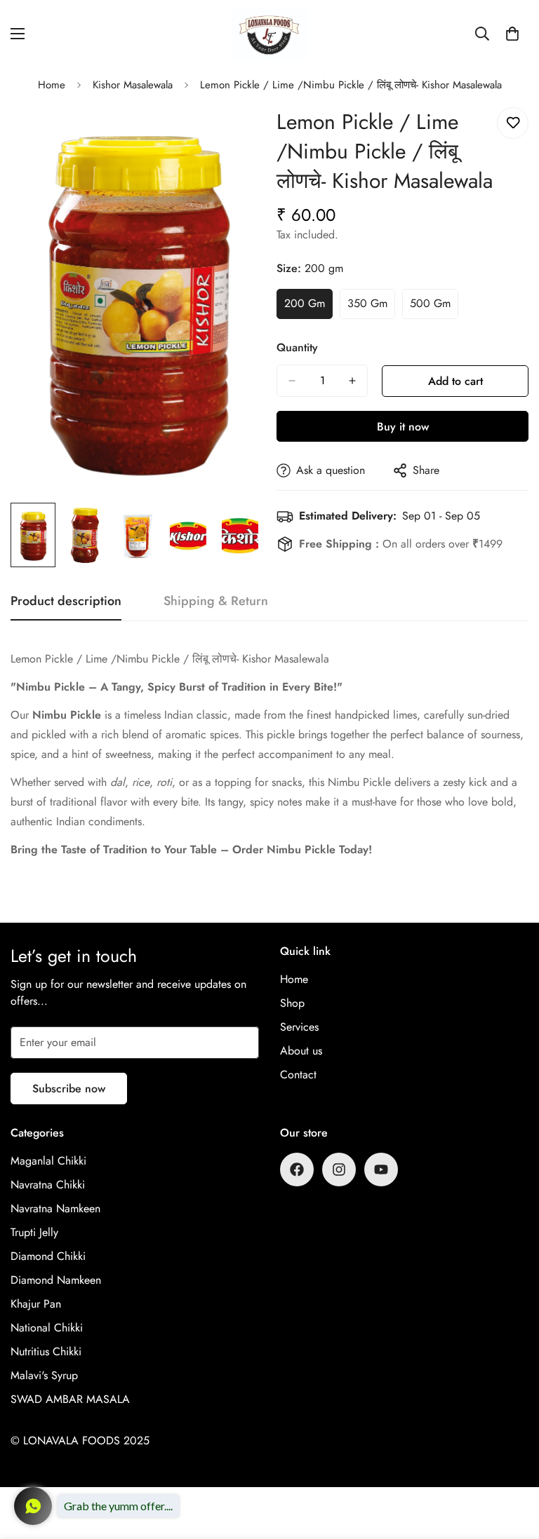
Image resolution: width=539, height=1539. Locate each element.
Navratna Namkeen (55, 1208)
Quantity (297, 347)
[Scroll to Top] (511, 1462)
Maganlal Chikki (48, 1161)
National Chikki (47, 1328)
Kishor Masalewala (133, 85)
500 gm (434, 307)
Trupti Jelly (34, 1232)
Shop (292, 1003)
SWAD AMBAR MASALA (70, 1399)
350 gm (371, 307)
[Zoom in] (232, 133)
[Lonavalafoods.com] (269, 33)
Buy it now (403, 427)
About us (301, 1051)
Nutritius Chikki (46, 1351)
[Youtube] (381, 1169)
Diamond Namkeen (56, 1280)
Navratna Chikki (48, 1185)
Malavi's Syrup (44, 1375)
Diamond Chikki (48, 1256)
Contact (298, 1074)
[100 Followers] (339, 1169)
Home (51, 85)
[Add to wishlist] (512, 123)
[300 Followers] (297, 1169)
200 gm (308, 307)
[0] (512, 34)
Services (299, 1027)
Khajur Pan (36, 1304)
